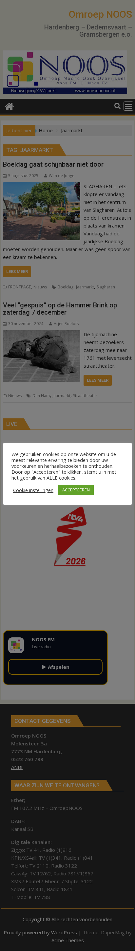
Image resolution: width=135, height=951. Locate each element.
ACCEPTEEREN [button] (76, 490)
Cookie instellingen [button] (33, 490)
